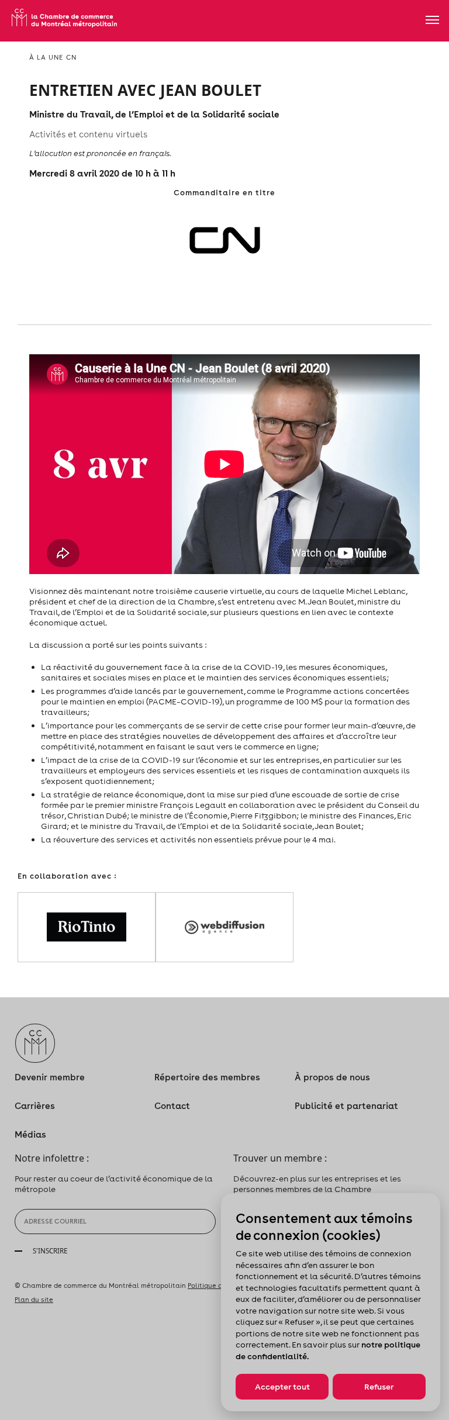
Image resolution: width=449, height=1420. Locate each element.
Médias (30, 1134)
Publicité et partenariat (346, 1105)
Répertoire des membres (207, 1077)
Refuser (378, 1386)
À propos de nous (332, 1077)
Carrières (35, 1105)
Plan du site (34, 1299)
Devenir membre (50, 1077)
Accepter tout (282, 1386)
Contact (172, 1105)
